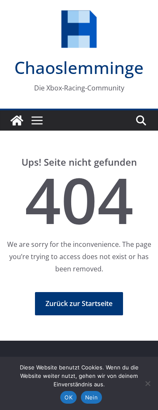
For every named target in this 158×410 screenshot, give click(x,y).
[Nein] (147, 383)
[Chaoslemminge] (17, 120)
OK (68, 397)
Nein (91, 397)
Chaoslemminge (79, 67)
